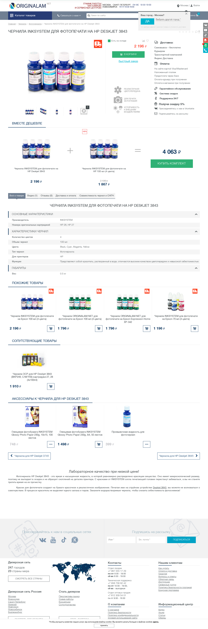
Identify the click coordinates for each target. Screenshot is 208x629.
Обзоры (162, 618)
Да (147, 21)
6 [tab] (187, 124)
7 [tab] (192, 124)
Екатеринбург (15, 612)
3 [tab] (172, 124)
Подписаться (181, 540)
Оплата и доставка (167, 571)
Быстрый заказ (128, 61)
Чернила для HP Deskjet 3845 (176, 456)
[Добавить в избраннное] (147, 41)
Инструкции (164, 582)
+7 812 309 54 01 (117, 596)
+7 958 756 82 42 (117, 583)
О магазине (113, 610)
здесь (155, 622)
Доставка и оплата (66, 196)
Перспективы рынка (69, 596)
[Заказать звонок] (205, 50)
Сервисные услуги (167, 585)
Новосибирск (15, 610)
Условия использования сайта (122, 618)
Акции (161, 613)
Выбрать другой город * (168, 20)
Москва (184, 6)
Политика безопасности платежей (175, 587)
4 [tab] (177, 124)
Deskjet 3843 (159, 488)
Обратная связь (166, 579)
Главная (12, 24)
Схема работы (66, 599)
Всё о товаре (17, 196)
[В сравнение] (143, 41)
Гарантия (162, 574)
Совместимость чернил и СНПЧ (96, 196)
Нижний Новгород (13, 606)
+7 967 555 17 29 (117, 571)
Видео (161, 610)
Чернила (22, 24)
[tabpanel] (104, 158)
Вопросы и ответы (167, 577)
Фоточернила (35, 24)
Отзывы (46, 196)
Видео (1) (32, 196)
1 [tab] (162, 124)
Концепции (65, 602)
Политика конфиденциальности (123, 615)
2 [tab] (167, 124)
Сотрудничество (67, 605)
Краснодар (14, 599)
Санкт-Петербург (17, 602)
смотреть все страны (28, 579)
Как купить (163, 568)
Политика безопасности (119, 613)
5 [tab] (182, 124)
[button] (195, 5)
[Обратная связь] (205, 40)
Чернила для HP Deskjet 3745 (31, 456)
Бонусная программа (168, 590)
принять (104, 625)
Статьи (161, 615)
